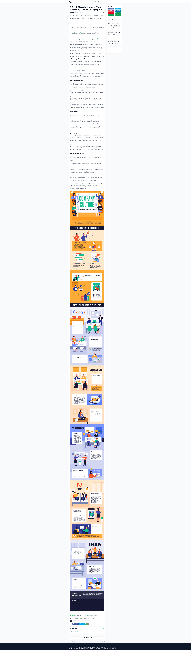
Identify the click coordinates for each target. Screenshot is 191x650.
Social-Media (118, 23)
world (116, 43)
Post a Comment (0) (87, 637)
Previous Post (72, 641)
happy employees (100, 38)
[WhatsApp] (86, 624)
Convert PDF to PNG (96, 647)
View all (102, 628)
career (118, 27)
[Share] (103, 12)
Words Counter (107, 644)
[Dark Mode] (119, 2)
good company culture (79, 32)
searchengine (110, 39)
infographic (110, 36)
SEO (109, 23)
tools (109, 43)
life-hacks (110, 37)
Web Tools (83, 1)
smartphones (116, 41)
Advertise (78, 1)
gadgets (109, 34)
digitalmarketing (117, 32)
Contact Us (101, 644)
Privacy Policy (91, 644)
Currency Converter (78, 647)
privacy (114, 37)
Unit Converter (71, 647)
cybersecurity (110, 32)
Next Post (103, 641)
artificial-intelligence (111, 27)
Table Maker (103, 647)
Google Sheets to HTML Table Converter (110, 648)
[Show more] (90, 624)
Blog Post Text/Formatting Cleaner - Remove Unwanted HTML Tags (81, 648)
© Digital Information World (74, 644)
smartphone (110, 41)
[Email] (88, 624)
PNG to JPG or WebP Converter (112, 647)
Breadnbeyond (87, 615)
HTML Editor (113, 644)
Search (113, 23)
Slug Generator (119, 644)
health (114, 34)
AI (108, 21)
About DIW (89, 1)
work (112, 43)
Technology (110, 25)
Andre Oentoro (73, 615)
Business (112, 21)
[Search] (121, 2)
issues (115, 36)
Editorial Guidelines (96, 1)
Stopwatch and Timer (87, 647)
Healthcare (117, 21)
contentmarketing (111, 30)
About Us (86, 644)
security (116, 39)
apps (119, 25)
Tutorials (115, 25)
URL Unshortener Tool (98, 648)
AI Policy (96, 644)
